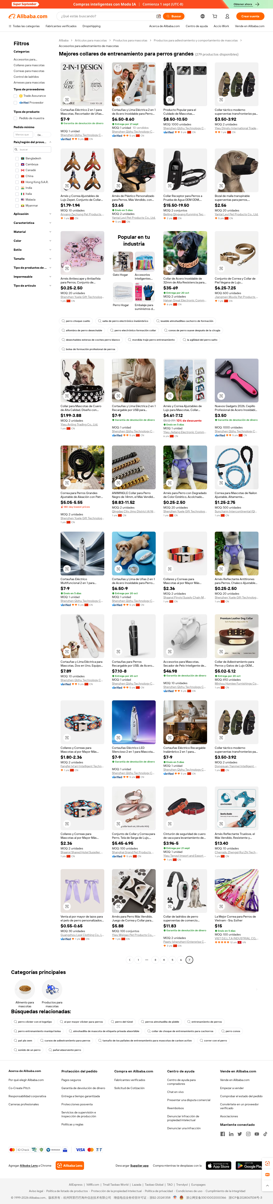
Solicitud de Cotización (129, 1088)
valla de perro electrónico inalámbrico (125, 321)
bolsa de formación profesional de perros (90, 349)
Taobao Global (154, 1184)
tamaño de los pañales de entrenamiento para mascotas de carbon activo (147, 1040)
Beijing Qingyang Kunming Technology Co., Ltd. (185, 214)
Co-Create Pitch (19, 1088)
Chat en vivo (175, 1092)
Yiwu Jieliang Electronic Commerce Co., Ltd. (185, 432)
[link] (267, 1163)
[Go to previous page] (130, 960)
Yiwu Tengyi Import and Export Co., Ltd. (185, 855)
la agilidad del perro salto (202, 339)
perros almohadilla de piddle (162, 1021)
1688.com (92, 1184)
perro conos (233, 1031)
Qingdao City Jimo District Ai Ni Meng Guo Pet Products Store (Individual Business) (134, 511)
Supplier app (139, 1165)
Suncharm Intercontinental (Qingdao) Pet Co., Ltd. (236, 511)
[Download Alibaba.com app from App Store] (218, 1165)
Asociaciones (229, 1116)
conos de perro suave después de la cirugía (194, 330)
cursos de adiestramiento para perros (67, 1040)
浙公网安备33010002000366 (206, 1197)
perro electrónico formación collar (135, 330)
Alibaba (63, 40)
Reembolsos (175, 1108)
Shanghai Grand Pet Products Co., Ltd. (134, 852)
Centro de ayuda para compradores (181, 1081)
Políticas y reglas (72, 1124)
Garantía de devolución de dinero (83, 1088)
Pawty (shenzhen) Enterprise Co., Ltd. (185, 941)
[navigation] (32, 500)
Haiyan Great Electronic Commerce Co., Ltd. (185, 300)
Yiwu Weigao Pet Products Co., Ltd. (134, 935)
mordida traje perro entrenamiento (153, 339)
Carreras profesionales (24, 1104)
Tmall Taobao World (115, 1184)
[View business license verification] (175, 1197)
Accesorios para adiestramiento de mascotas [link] (89, 46)
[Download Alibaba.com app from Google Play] (250, 1165)
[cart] (215, 17)
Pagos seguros (71, 1080)
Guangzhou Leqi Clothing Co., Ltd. (82, 935)
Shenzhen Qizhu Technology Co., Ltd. (82, 135)
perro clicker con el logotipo (35, 1021)
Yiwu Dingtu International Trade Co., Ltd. (236, 128)
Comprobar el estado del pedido (241, 1096)
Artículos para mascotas (91, 40)
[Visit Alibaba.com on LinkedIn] (231, 1134)
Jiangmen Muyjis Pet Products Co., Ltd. (236, 297)
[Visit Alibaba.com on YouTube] (256, 1134)
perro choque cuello (78, 321)
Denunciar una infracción (184, 1128)
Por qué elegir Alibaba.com (26, 1080)
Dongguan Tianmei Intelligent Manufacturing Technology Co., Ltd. (236, 766)
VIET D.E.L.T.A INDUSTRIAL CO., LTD (236, 938)
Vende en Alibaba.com (235, 1080)
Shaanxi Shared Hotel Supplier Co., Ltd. (82, 852)
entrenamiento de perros (207, 1021)
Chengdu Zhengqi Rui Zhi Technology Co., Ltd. (236, 852)
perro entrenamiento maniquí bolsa (39, 1031)
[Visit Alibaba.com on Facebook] (222, 1134)
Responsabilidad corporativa (27, 1096)
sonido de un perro (29, 1050)
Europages (198, 1184)
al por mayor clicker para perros (83, 1021)
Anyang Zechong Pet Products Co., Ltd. (82, 214)
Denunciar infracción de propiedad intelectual (183, 1118)
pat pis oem (25, 1040)
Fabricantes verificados (129, 1080)
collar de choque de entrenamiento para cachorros (182, 1031)
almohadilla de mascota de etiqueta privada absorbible (106, 1031)
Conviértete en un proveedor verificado (239, 1106)
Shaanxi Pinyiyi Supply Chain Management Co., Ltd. (185, 597)
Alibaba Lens (29, 1165)
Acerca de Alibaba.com (25, 1071)
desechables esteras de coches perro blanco (93, 339)
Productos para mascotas (130, 40)
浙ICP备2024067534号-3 (245, 1197)
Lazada (136, 1184)
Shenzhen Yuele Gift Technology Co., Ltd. (82, 297)
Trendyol (182, 1184)
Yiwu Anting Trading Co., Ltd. (79, 424)
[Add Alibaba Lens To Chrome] (70, 1165)
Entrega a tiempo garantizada (80, 1096)
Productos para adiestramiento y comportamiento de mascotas (196, 40)
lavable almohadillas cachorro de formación (187, 321)
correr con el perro (215, 1040)
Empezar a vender (232, 1088)
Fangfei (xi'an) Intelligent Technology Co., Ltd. (82, 766)
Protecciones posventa (77, 1104)
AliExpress (76, 1184)
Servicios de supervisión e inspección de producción (78, 1114)
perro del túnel (124, 1021)
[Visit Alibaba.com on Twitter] (239, 1134)
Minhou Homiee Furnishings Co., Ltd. (236, 683)
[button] (158, 16)
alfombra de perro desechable (84, 330)
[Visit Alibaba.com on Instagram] (248, 1134)
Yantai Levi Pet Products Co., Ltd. (133, 217)
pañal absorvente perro (67, 1050)
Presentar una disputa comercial (188, 1100)
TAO (170, 1184)
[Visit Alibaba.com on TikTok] (265, 1134)
